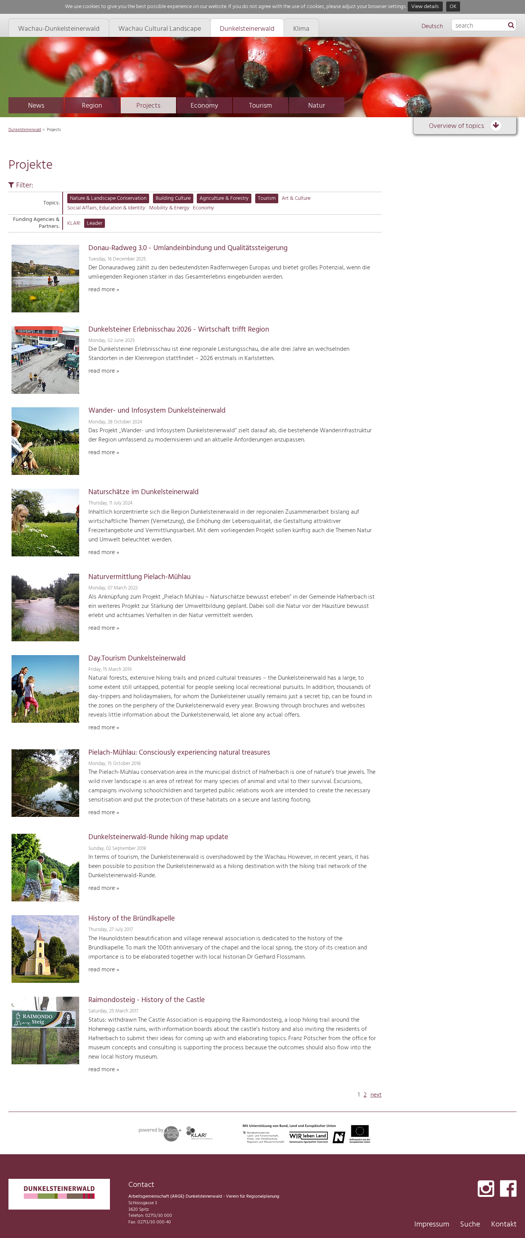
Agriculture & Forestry (224, 198)
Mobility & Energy (169, 208)
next (376, 1095)
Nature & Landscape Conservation (108, 198)
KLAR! (73, 223)
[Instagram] (486, 1189)
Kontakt (504, 1224)
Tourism (260, 105)
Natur (316, 105)
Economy (204, 105)
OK (453, 6)
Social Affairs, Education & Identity (106, 208)
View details (425, 6)
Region (92, 105)
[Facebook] (508, 1189)
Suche (470, 1224)
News (36, 105)
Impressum (431, 1224)
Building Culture (173, 198)
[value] (511, 26)
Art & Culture (296, 198)
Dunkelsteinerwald (24, 129)
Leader (94, 223)
